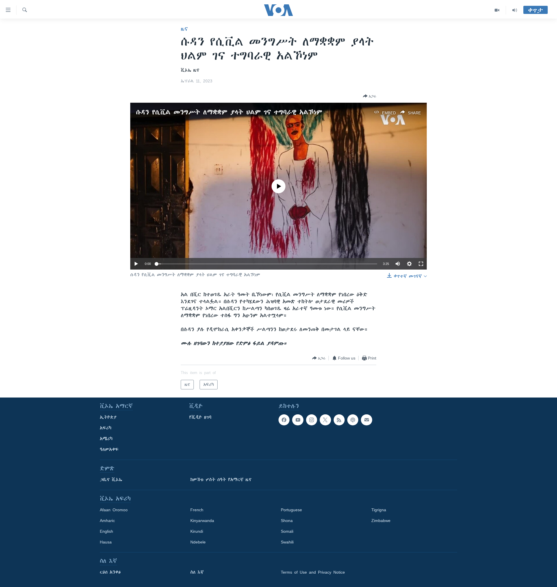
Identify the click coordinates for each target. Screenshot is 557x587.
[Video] (497, 10)
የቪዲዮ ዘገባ (200, 417)
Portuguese (291, 509)
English (106, 531)
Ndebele (198, 542)
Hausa (106, 542)
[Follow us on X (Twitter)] (325, 419)
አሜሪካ (106, 438)
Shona (287, 520)
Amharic (107, 520)
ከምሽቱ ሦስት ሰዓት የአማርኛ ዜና (221, 479)
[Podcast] (352, 419)
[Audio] (514, 10)
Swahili (287, 542)
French (196, 509)
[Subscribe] (366, 419)
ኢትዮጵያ (108, 417)
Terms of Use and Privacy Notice (313, 572)
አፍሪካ (105, 428)
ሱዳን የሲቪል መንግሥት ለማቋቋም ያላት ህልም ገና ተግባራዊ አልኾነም (229, 112)
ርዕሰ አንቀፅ (110, 572)
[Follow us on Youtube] (297, 419)
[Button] (369, 96)
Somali (287, 531)
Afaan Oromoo (114, 509)
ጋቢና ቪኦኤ (111, 479)
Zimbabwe (380, 520)
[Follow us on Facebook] (284, 419)
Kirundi (196, 531)
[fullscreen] (421, 264)
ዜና (184, 29)
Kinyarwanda (202, 520)
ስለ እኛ (197, 572)
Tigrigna (378, 509)
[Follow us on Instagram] (311, 419)
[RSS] (339, 419)
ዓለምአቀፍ (109, 449)
